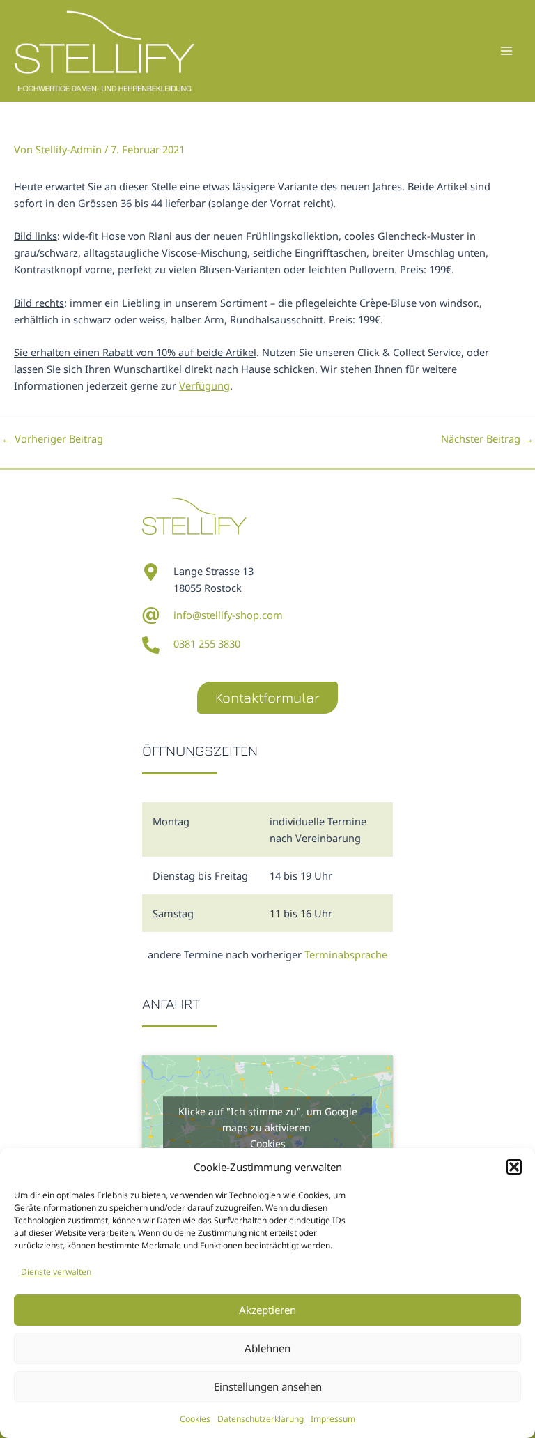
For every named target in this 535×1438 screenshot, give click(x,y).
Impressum (333, 1419)
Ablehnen (267, 1348)
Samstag (173, 913)
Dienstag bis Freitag (200, 875)
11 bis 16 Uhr (301, 913)
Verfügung (204, 385)
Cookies (195, 1419)
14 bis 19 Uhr (301, 875)
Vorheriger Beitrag (52, 439)
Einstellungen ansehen (268, 1386)
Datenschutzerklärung (260, 1419)
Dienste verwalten (56, 1272)
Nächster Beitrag (487, 439)
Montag (171, 821)
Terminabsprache (345, 954)
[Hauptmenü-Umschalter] (506, 51)
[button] (514, 1167)
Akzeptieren (267, 1310)
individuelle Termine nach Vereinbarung (318, 829)
